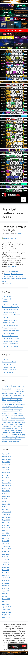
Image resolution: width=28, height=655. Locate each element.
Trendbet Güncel (18, 409)
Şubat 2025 (6, 464)
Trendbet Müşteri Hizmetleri (8, 422)
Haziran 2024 (6, 485)
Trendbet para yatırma (15, 424)
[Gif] (14, 82)
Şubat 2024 (6, 496)
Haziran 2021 (6, 580)
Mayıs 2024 (6, 488)
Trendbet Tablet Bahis (9, 312)
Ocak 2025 (5, 467)
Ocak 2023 (5, 530)
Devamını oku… (13, 266)
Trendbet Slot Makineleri (10, 309)
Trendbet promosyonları (15, 428)
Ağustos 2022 (6, 543)
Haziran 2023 (6, 517)
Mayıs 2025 (6, 462)
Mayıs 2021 (5, 583)
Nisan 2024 (6, 491)
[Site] (14, 51)
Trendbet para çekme (9, 426)
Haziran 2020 (6, 612)
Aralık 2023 (5, 501)
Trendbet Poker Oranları (9, 320)
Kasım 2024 (6, 472)
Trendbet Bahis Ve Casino (10, 344)
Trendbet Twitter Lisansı (10, 336)
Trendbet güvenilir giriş (9, 276)
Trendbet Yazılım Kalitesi (10, 341)
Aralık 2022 (5, 533)
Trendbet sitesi (6, 430)
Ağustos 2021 (6, 575)
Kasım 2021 (6, 567)
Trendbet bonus (13, 391)
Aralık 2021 (5, 564)
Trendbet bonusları (17, 274)
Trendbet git (10, 409)
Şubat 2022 (6, 559)
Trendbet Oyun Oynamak (10, 346)
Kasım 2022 (6, 535)
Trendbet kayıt (15, 418)
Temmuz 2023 (6, 514)
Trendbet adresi (18, 386)
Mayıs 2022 (6, 551)
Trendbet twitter (16, 432)
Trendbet (7, 274)
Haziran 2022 (6, 549)
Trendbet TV (6, 432)
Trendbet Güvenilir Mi (9, 367)
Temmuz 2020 (6, 609)
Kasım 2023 (6, 504)
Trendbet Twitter (7, 372)
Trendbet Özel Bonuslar (9, 304)
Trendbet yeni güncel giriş (11, 437)
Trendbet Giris (13, 404)
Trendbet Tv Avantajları (9, 328)
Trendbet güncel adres (7, 411)
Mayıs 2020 (6, 614)
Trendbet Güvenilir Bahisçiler (11, 315)
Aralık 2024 (5, 470)
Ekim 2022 (5, 538)
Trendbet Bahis (6, 389)
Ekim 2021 (5, 570)
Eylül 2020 (5, 604)
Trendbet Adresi (7, 296)
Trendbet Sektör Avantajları (10, 307)
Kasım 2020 (6, 599)
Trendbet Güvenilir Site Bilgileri (14, 228)
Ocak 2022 (5, 562)
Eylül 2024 (5, 477)
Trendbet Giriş (6, 299)
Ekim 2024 (5, 475)
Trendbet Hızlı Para (8, 317)
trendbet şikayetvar (14, 441)
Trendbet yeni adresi (7, 434)
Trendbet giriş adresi (9, 407)
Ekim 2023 (5, 506)
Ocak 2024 (5, 499)
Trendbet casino (12, 400)
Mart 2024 (5, 493)
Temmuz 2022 (6, 546)
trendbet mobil (11, 420)
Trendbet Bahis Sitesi (9, 362)
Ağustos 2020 (6, 607)
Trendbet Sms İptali (8, 323)
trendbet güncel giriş (14, 413)
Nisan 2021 (5, 586)
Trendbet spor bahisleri (16, 430)
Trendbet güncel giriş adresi (9, 415)
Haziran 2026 (6, 456)
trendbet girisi (22, 404)
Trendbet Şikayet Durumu (10, 325)
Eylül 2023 (5, 509)
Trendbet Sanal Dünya (9, 333)
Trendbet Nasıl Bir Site (11, 271)
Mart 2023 (5, 525)
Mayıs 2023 (6, 520)
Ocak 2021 (5, 593)
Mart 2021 (5, 588)
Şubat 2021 (5, 591)
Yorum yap (7, 283)
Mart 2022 (5, 557)
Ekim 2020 (5, 601)
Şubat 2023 (6, 528)
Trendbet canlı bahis (14, 393)
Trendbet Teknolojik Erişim (10, 330)
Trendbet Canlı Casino (9, 395)
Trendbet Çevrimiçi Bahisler (11, 338)
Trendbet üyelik (10, 439)
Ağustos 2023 (6, 512)
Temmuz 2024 (6, 483)
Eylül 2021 (5, 572)
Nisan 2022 (5, 554)
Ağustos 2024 (6, 480)
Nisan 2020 (6, 617)
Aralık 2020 (5, 596)
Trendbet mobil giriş (20, 420)
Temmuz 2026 (6, 454)
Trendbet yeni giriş (19, 434)
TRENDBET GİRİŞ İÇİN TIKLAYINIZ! (14, 30)
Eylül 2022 (5, 541)
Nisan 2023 (6, 522)
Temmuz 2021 (6, 578)
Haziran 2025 (6, 459)
